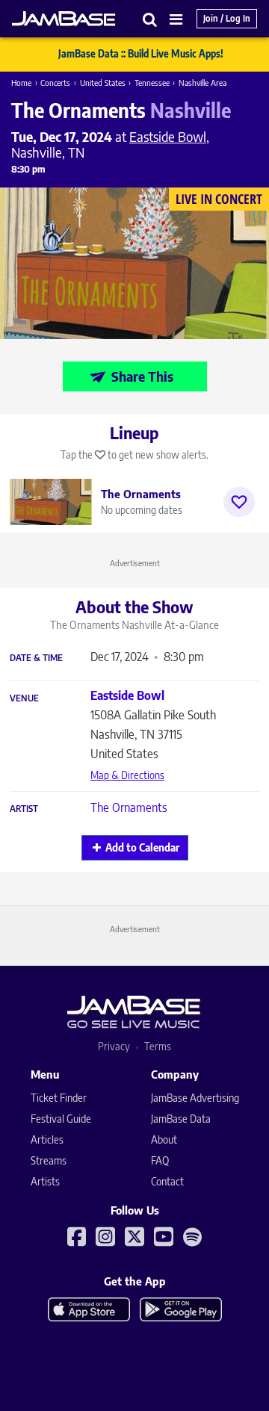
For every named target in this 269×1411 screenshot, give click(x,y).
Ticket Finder (59, 1097)
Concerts (55, 82)
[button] (150, 19)
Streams (49, 1160)
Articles (47, 1139)
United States (103, 82)
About (164, 1139)
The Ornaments (128, 807)
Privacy (114, 1046)
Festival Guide (61, 1118)
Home (21, 82)
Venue (24, 698)
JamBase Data (181, 1118)
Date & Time (36, 658)
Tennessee (152, 82)
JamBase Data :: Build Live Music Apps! (140, 54)
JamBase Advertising (195, 1097)
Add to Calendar (142, 847)
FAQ (160, 1160)
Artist (24, 808)
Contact (167, 1181)
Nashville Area (202, 82)
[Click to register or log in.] (239, 502)
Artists (45, 1181)
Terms (157, 1046)
